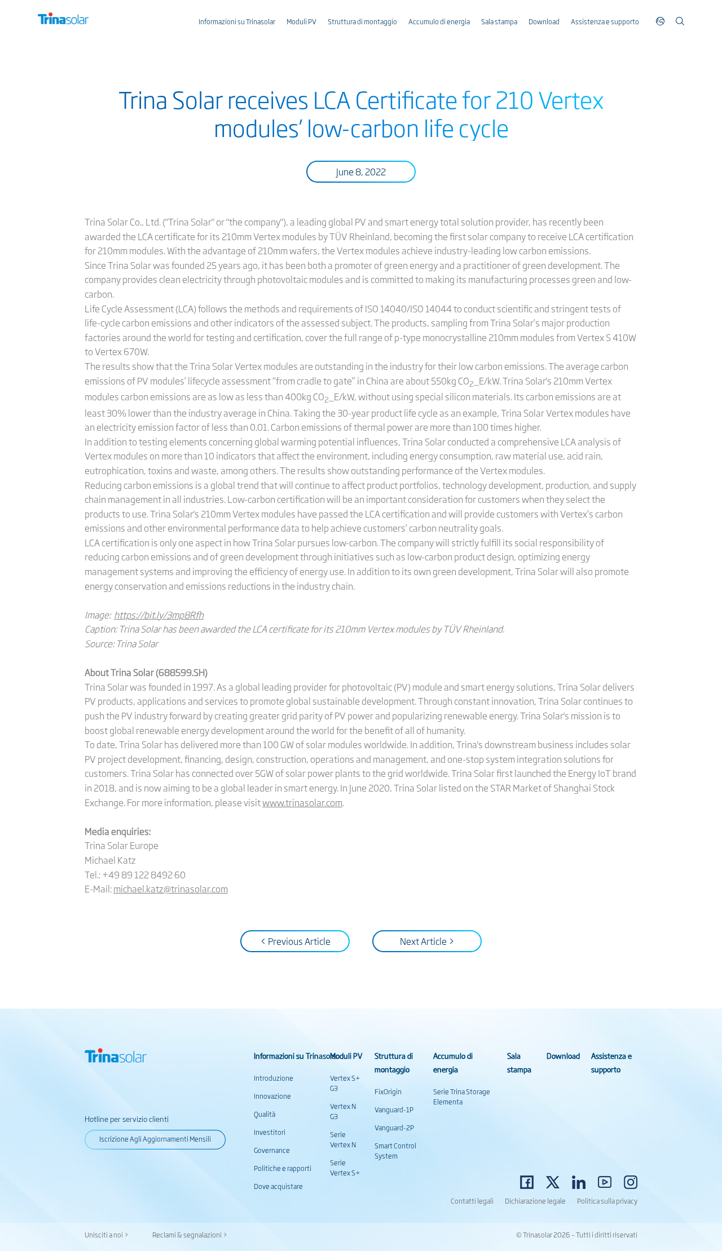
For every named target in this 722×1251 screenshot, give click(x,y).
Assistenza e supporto (605, 21)
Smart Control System (395, 1151)
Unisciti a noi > (107, 1235)
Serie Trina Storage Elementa (461, 1096)
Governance (272, 1150)
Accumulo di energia (439, 21)
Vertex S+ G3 (345, 1083)
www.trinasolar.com (302, 802)
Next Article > (427, 941)
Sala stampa (499, 21)
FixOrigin (388, 1091)
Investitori (269, 1132)
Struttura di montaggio (362, 21)
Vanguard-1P (394, 1109)
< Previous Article (295, 941)
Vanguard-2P (394, 1127)
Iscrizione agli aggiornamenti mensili (155, 1139)
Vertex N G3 (343, 1111)
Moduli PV (301, 21)
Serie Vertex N (343, 1139)
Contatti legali (472, 1201)
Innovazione (272, 1096)
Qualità (264, 1114)
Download (544, 21)
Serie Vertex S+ (345, 1167)
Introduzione (273, 1078)
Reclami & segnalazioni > (189, 1235)
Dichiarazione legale (535, 1201)
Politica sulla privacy (607, 1201)
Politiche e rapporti (282, 1168)
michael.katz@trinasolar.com (170, 888)
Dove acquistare (278, 1186)
